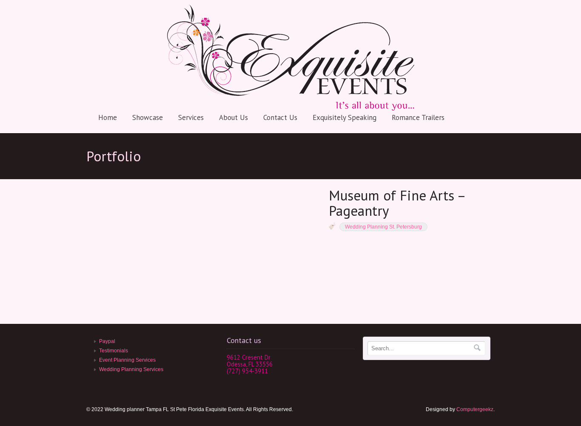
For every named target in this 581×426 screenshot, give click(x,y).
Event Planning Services (127, 360)
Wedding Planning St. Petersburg (383, 227)
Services (191, 117)
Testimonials (113, 351)
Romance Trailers (418, 117)
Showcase (147, 117)
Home (107, 117)
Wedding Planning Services (131, 369)
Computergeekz (474, 409)
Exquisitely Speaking (344, 117)
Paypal (107, 341)
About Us (233, 117)
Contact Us (280, 117)
